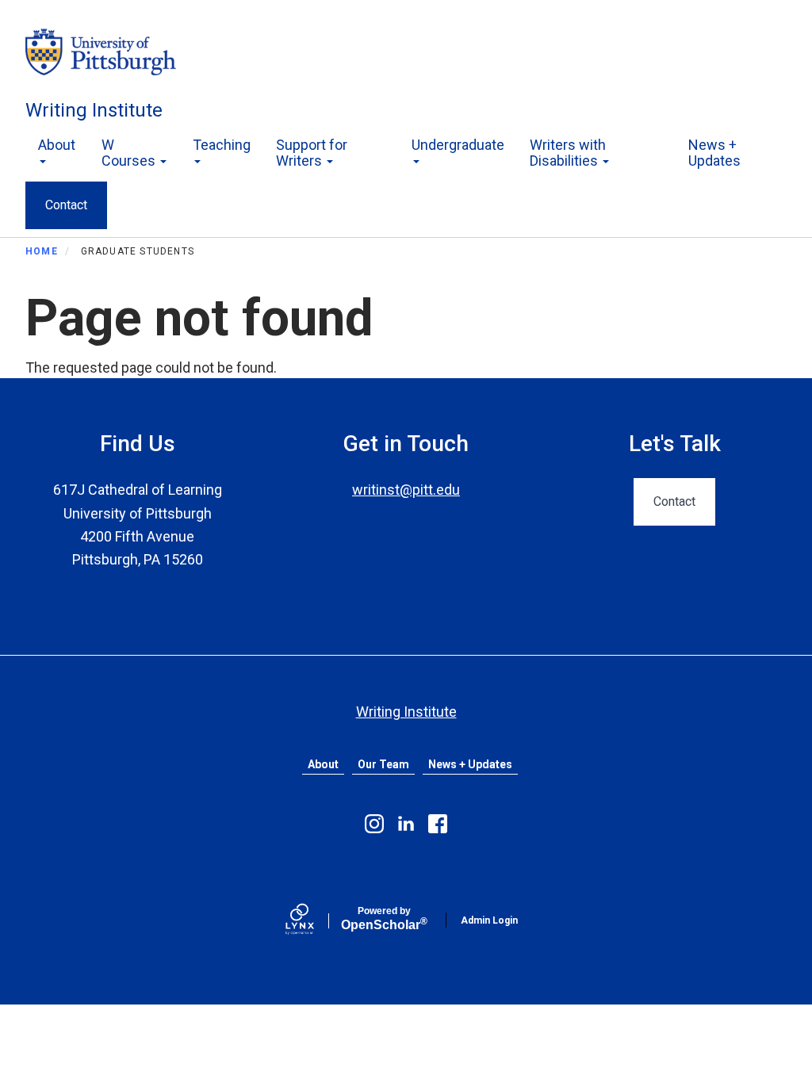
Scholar (384, 919)
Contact (66, 204)
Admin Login (489, 920)
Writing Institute (94, 110)
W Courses (130, 152)
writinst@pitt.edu (406, 489)
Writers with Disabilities (568, 152)
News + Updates (714, 152)
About (56, 144)
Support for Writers (311, 152)
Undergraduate (458, 144)
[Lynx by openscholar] (313, 920)
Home (41, 251)
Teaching (222, 144)
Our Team (383, 764)
